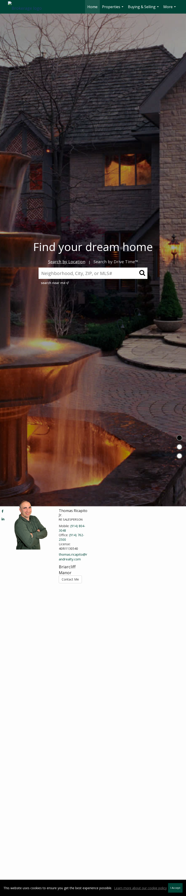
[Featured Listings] (179, 447)
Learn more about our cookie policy (140, 888)
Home (92, 6)
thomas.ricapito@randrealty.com (73, 556)
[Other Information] (179, 456)
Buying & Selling (144, 9)
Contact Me (70, 579)
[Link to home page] (27, 7)
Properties (113, 9)
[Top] (179, 438)
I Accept (175, 887)
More (170, 9)
